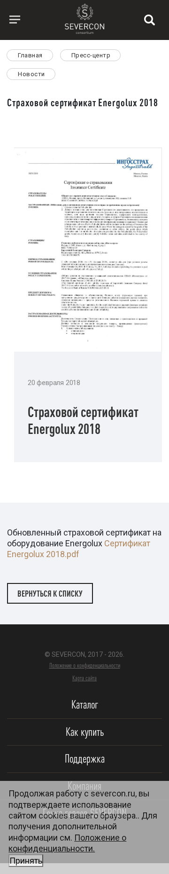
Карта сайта (84, 678)
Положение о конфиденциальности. (67, 849)
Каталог (84, 704)
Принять (25, 861)
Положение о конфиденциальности (84, 665)
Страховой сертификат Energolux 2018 (83, 420)
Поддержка (85, 758)
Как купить (85, 731)
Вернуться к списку (50, 593)
